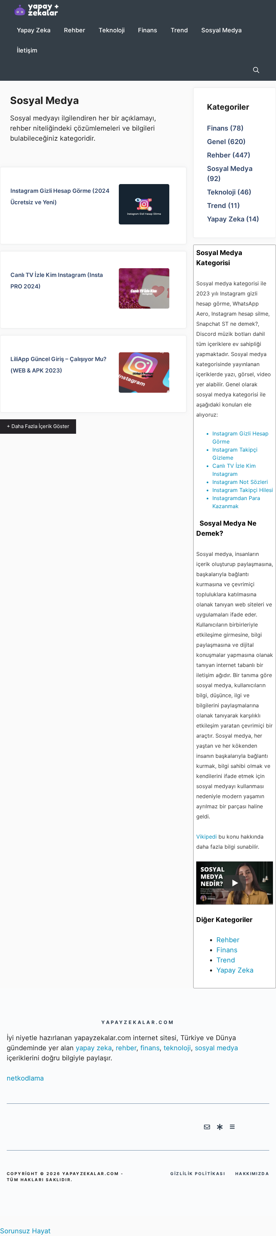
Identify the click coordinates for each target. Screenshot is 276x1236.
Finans (147, 30)
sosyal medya (216, 1048)
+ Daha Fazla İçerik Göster (38, 426)
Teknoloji (112, 30)
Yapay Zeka (33, 30)
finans (150, 1048)
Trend (179, 30)
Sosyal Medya (221, 30)
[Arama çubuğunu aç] (256, 71)
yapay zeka (94, 1048)
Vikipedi (206, 836)
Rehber (74, 30)
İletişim (27, 50)
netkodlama (25, 1078)
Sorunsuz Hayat (25, 1231)
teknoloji (177, 1048)
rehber (126, 1048)
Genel (216, 142)
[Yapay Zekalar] (43, 10)
